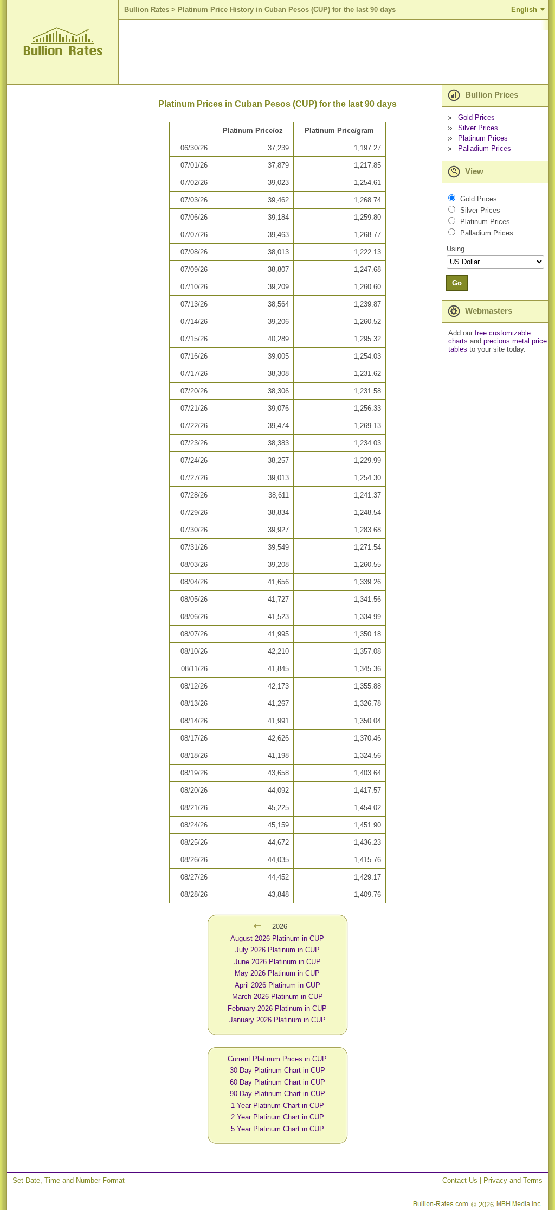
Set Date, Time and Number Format (68, 1180)
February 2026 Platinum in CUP (277, 1008)
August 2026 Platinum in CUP (277, 938)
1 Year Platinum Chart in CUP (277, 1105)
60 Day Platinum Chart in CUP (277, 1082)
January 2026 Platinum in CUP (277, 1020)
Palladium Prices (484, 148)
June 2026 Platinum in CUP (277, 962)
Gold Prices (476, 117)
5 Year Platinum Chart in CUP (277, 1129)
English (524, 9)
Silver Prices (478, 128)
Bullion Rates (146, 9)
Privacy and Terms (513, 1180)
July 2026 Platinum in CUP (277, 950)
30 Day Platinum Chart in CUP (277, 1070)
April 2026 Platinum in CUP (277, 985)
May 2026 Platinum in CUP (277, 973)
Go (457, 283)
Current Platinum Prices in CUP (277, 1059)
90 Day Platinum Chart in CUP (277, 1094)
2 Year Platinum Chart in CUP (277, 1117)
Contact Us (459, 1180)
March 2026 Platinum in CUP (277, 996)
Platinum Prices (483, 138)
